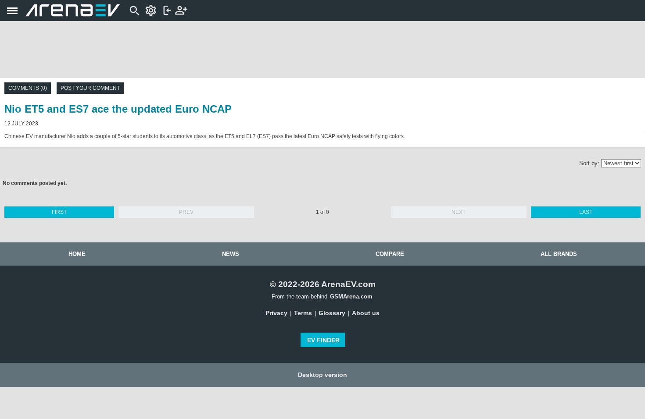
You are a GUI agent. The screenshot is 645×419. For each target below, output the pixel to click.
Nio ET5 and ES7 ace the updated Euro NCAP (118, 109)
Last (585, 212)
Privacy (276, 312)
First (59, 212)
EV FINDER (323, 340)
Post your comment (90, 88)
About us (366, 312)
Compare (390, 254)
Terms (303, 312)
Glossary (332, 312)
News (230, 254)
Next (459, 212)
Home (77, 254)
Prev (186, 212)
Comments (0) (27, 88)
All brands (559, 254)
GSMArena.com (351, 296)
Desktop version (322, 374)
